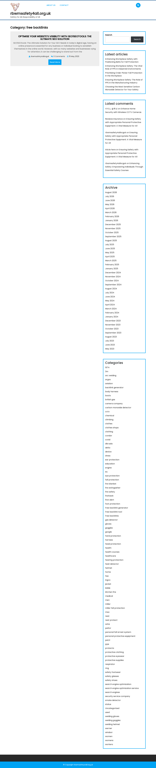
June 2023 (110, 344)
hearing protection (114, 560)
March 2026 (111, 212)
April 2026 (110, 208)
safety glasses (112, 676)
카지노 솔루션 (111, 108)
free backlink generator (116, 507)
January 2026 (111, 220)
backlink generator (114, 387)
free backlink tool (113, 511)
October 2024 (112, 280)
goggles (109, 527)
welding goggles (113, 720)
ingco (107, 580)
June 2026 (110, 200)
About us (51, 5)
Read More (55, 63)
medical (109, 596)
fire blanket (110, 483)
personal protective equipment (120, 636)
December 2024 (113, 272)
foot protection (112, 503)
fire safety (110, 491)
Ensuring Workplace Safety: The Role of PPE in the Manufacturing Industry (124, 81)
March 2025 (111, 260)
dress (107, 455)
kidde (107, 588)
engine (108, 467)
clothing (109, 431)
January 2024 (111, 316)
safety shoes (111, 680)
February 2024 (112, 312)
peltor (108, 628)
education (110, 463)
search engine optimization (118, 684)
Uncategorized (112, 708)
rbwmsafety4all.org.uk (30, 13)
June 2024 (110, 296)
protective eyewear (114, 656)
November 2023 (112, 324)
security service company (117, 696)
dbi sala (108, 443)
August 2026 (111, 192)
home (108, 572)
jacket (108, 584)
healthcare (110, 556)
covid (107, 439)
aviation (109, 383)
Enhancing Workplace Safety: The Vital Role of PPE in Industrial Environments (123, 67)
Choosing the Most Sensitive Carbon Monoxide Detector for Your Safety (122, 88)
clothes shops (112, 427)
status (108, 704)
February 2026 (112, 216)
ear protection (112, 459)
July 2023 (109, 340)
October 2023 (111, 328)
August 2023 (111, 336)
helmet (108, 568)
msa (107, 612)
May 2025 (109, 252)
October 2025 (112, 232)
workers (109, 744)
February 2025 (112, 264)
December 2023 (113, 320)
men (107, 600)
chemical (109, 415)
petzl (107, 640)
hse (107, 576)
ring (107, 668)
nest (107, 616)
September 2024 (113, 284)
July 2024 (109, 292)
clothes (108, 423)
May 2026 (109, 204)
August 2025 (111, 240)
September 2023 (113, 332)
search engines (112, 692)
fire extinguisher (112, 487)
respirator (110, 664)
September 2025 (113, 236)
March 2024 (111, 308)
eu (106, 471)
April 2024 (110, 304)
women (108, 736)
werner (108, 728)
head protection (113, 543)
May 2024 (109, 300)
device (108, 451)
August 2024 (111, 288)
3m (106, 371)
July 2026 (109, 196)
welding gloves (112, 716)
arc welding (110, 375)
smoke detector (113, 700)
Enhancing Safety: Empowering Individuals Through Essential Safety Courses (124, 167)
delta (107, 447)
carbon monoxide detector (118, 407)
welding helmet (112, 724)
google (108, 531)
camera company (114, 403)
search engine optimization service (122, 688)
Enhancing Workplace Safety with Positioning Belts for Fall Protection (121, 60)
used (107, 712)
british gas (110, 399)
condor (108, 435)
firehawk (109, 495)
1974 (107, 367)
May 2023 (109, 348)
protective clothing (114, 652)
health (108, 548)
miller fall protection (115, 608)
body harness (111, 391)
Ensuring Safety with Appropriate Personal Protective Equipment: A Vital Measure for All (123, 122)
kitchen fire (110, 592)
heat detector (112, 564)
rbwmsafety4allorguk (115, 132)
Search (108, 35)
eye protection (112, 475)
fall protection (112, 479)
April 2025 (110, 256)
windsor (109, 732)
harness (109, 539)
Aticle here (110, 149)
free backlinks (112, 515)
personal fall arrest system (118, 632)
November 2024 (113, 276)
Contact (64, 5)
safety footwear (113, 672)
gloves (108, 523)
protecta (109, 648)
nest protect (111, 620)
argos (108, 379)
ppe (107, 644)
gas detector (111, 519)
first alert (109, 499)
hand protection (113, 535)
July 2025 (109, 244)
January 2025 (111, 268)
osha (107, 624)
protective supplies (114, 660)
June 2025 (110, 248)
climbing (109, 419)
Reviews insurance (114, 118)
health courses (112, 552)
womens (109, 740)
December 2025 (113, 224)
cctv (107, 411)
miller (108, 604)
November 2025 (113, 228)
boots (108, 395)
